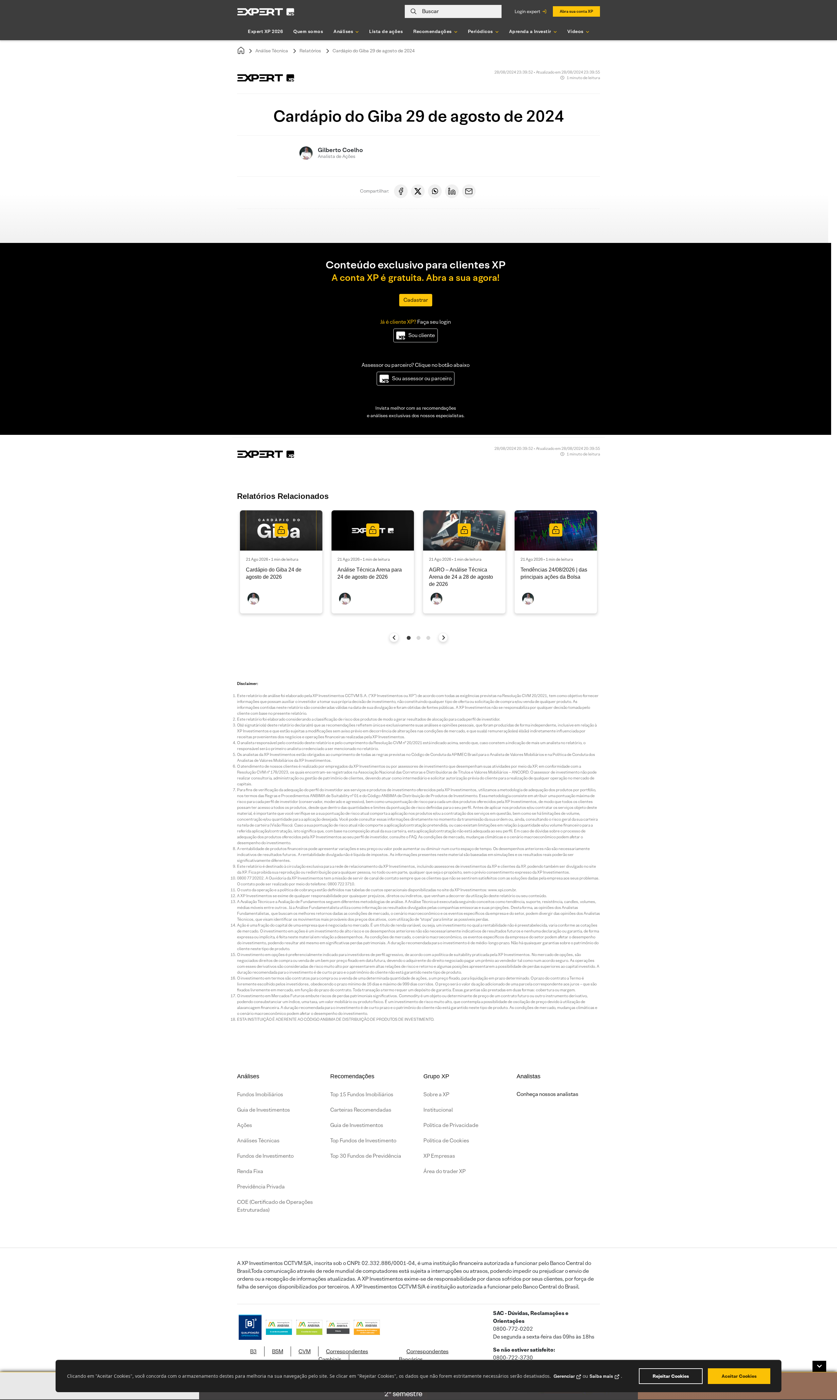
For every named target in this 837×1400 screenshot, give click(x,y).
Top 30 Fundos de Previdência (365, 1155)
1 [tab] (408, 638)
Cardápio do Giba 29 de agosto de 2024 (374, 51)
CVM (305, 1351)
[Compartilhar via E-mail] (469, 191)
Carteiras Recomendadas (360, 1109)
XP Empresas (439, 1155)
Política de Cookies (446, 1140)
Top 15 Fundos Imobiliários (361, 1094)
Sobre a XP (436, 1094)
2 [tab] (418, 638)
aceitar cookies (739, 1376)
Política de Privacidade (450, 1125)
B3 (253, 1351)
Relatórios (310, 51)
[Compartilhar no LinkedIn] (452, 191)
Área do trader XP (444, 1171)
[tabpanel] (281, 562)
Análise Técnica (271, 51)
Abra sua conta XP (576, 11)
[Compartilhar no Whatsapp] (435, 191)
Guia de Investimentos (263, 1109)
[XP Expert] (266, 12)
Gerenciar (564, 1376)
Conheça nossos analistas (547, 1094)
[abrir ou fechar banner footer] (819, 1366)
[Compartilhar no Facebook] (401, 191)
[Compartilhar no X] (418, 191)
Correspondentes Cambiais (343, 1355)
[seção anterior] (394, 637)
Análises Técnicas (258, 1140)
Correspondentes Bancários (424, 1355)
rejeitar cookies (671, 1376)
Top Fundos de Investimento (363, 1140)
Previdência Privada (261, 1186)
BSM (277, 1351)
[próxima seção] (443, 637)
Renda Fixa (250, 1171)
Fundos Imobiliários (260, 1094)
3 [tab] (428, 638)
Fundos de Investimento (265, 1155)
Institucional (438, 1109)
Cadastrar (415, 300)
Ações (244, 1125)
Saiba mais (601, 1376)
